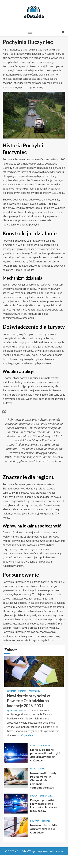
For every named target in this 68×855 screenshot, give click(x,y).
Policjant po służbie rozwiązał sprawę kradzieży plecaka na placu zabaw (16, 804)
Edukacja (12, 691)
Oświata (22, 691)
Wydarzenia (34, 691)
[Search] (63, 32)
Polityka (35, 821)
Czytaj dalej (27, 735)
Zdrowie (45, 821)
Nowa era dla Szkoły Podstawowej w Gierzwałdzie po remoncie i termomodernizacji (16, 778)
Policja (46, 746)
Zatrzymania (46, 796)
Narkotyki (35, 746)
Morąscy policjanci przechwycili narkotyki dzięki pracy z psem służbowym (16, 753)
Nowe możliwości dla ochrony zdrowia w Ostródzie (16, 827)
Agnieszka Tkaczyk (16, 710)
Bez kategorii (37, 769)
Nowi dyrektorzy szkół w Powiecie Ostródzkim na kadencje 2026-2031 (34, 671)
